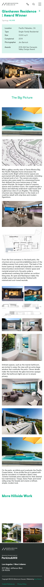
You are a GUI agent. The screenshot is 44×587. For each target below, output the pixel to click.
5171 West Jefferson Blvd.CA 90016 (12, 569)
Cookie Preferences (8, 584)
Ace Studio (37, 579)
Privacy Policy (21, 584)
